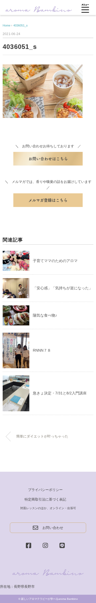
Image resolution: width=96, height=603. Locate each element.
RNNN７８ (42, 350)
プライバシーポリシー (45, 490)
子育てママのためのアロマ (55, 261)
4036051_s (20, 25)
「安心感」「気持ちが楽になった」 (63, 288)
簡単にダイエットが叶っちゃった (42, 436)
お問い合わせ (52, 528)
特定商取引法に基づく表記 (45, 499)
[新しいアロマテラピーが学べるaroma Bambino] (38, 8)
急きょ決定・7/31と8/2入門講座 (60, 393)
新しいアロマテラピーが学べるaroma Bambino (49, 598)
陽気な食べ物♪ (45, 315)
